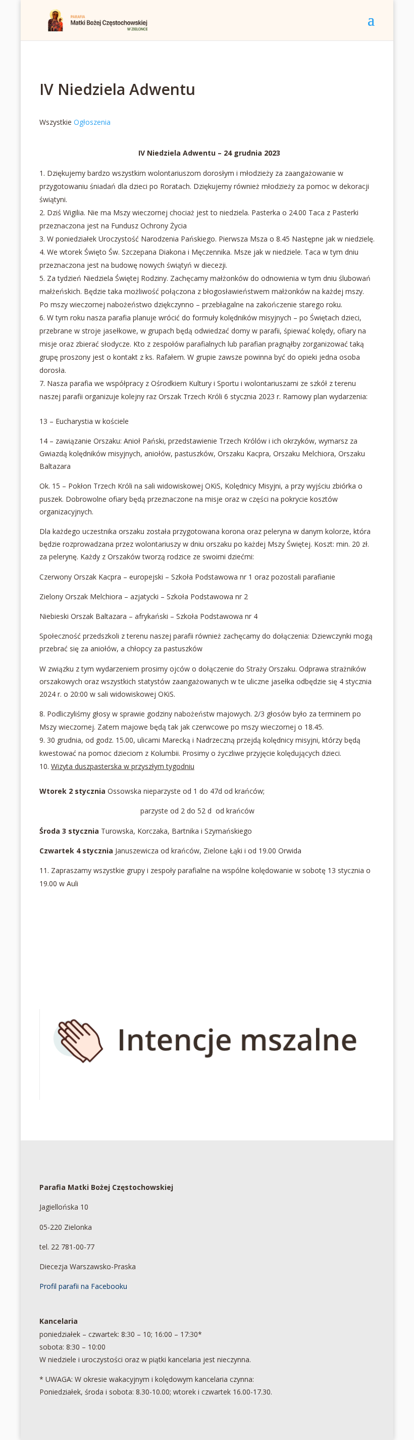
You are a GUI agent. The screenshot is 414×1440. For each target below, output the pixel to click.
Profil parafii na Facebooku (83, 1286)
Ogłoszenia (92, 122)
